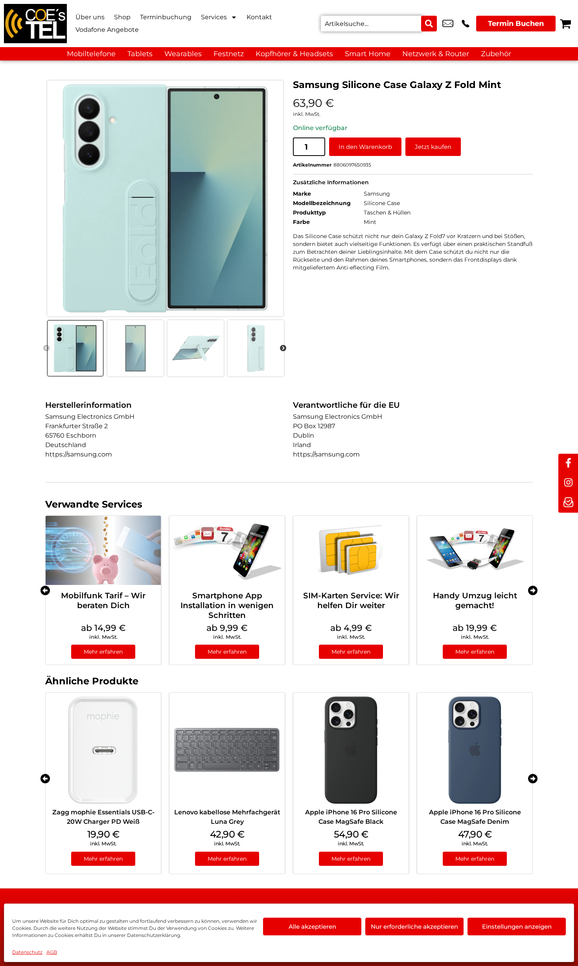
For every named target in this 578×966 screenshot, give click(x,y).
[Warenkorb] (565, 23)
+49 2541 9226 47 (465, 23)
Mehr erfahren (103, 651)
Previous (46, 348)
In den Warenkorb (365, 146)
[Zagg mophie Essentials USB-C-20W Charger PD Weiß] (103, 750)
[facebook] (568, 463)
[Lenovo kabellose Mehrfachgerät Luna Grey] (227, 750)
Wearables (183, 53)
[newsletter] (568, 503)
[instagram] (568, 483)
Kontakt (259, 17)
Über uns (90, 17)
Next (283, 348)
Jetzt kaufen (433, 146)
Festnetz (229, 53)
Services (214, 17)
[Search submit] (429, 23)
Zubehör (496, 53)
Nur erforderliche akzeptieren (414, 926)
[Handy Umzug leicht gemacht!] (474, 550)
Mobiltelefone (91, 53)
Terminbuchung (165, 17)
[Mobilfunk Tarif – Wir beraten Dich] (103, 550)
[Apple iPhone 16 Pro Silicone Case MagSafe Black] (351, 750)
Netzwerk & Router (435, 53)
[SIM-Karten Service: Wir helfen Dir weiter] (351, 550)
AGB (51, 952)
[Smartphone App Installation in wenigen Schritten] (227, 550)
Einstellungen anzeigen (517, 926)
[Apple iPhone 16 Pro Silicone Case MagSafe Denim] (474, 750)
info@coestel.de (448, 23)
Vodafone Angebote (107, 29)
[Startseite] (35, 23)
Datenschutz (27, 952)
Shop (122, 17)
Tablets (140, 53)
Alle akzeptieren (312, 926)
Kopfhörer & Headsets (294, 53)
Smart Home (367, 53)
